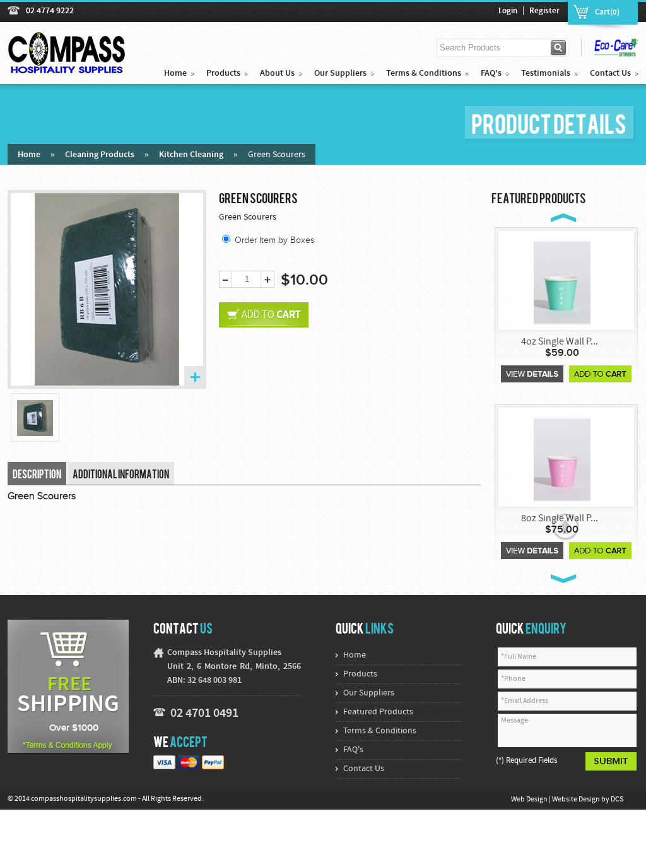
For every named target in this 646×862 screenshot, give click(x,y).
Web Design (530, 799)
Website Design (576, 799)
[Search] (558, 47)
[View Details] (532, 373)
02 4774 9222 (50, 11)
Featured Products (378, 712)
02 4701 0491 (204, 713)
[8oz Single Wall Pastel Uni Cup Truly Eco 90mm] (562, 458)
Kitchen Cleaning (191, 155)
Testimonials (545, 73)
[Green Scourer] (35, 418)
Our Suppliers (340, 73)
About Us (277, 73)
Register (544, 11)
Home (175, 73)
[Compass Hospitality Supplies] (67, 68)
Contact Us (610, 73)
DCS (617, 799)
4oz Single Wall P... (559, 342)
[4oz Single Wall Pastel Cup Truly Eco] (562, 281)
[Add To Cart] (600, 373)
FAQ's (491, 73)
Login (507, 11)
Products (223, 73)
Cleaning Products (99, 155)
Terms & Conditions (423, 73)
